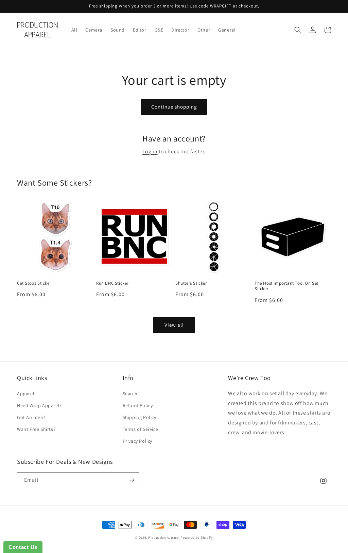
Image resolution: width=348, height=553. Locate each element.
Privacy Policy (137, 441)
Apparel (25, 393)
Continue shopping (174, 106)
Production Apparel (164, 537)
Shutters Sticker (191, 283)
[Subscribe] (131, 480)
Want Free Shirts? (36, 429)
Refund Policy (138, 405)
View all (174, 325)
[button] (297, 29)
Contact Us (22, 547)
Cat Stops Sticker (34, 283)
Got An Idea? (31, 417)
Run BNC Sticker (112, 283)
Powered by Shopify (196, 537)
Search (130, 393)
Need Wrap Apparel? (39, 405)
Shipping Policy (139, 417)
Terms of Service (140, 429)
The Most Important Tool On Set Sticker (286, 286)
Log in (150, 151)
